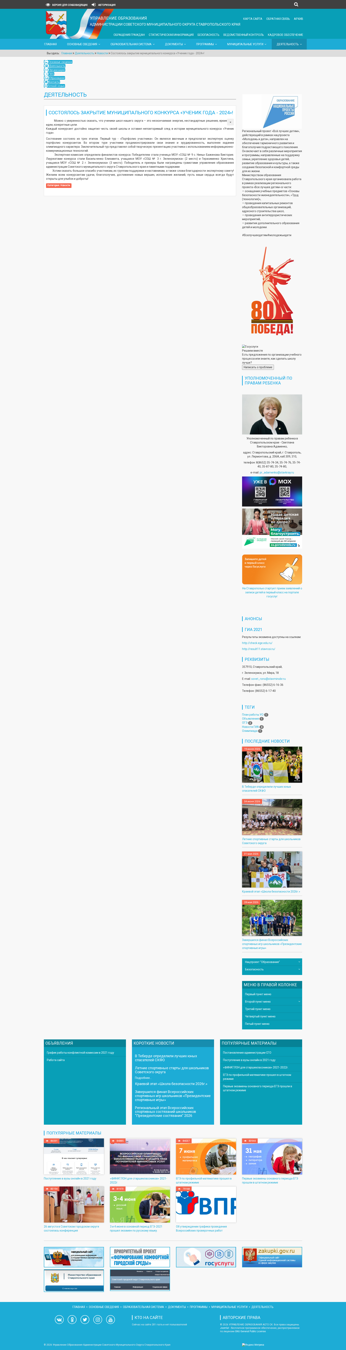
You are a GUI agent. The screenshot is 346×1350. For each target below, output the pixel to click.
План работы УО (253, 714)
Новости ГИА (250, 726)
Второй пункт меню (258, 1001)
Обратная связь (278, 18)
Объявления (250, 718)
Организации (57, 69)
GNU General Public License (250, 1331)
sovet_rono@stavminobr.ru (268, 678)
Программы (205, 44)
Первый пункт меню (258, 994)
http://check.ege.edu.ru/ (257, 643)
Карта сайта (252, 18)
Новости (65, 185)
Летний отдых (56, 85)
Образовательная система (131, 44)
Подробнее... (143, 1077)
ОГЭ (244, 722)
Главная (50, 44)
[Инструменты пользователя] (230, 122)
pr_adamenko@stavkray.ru (277, 472)
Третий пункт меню (258, 1009)
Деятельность (288, 44)
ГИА (51, 73)
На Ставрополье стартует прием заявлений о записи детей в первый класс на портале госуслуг (272, 592)
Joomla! (224, 1328)
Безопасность (208, 34)
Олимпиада (249, 730)
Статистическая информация (171, 34)
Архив (298, 18)
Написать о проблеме (258, 367)
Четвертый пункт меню (260, 1016)
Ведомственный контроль (243, 34)
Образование (57, 77)
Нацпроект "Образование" (262, 962)
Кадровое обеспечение (285, 34)
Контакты (54, 81)
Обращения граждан (129, 34)
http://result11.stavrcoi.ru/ (258, 649)
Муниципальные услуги (245, 44)
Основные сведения (82, 44)
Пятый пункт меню (257, 1023)
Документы (174, 44)
